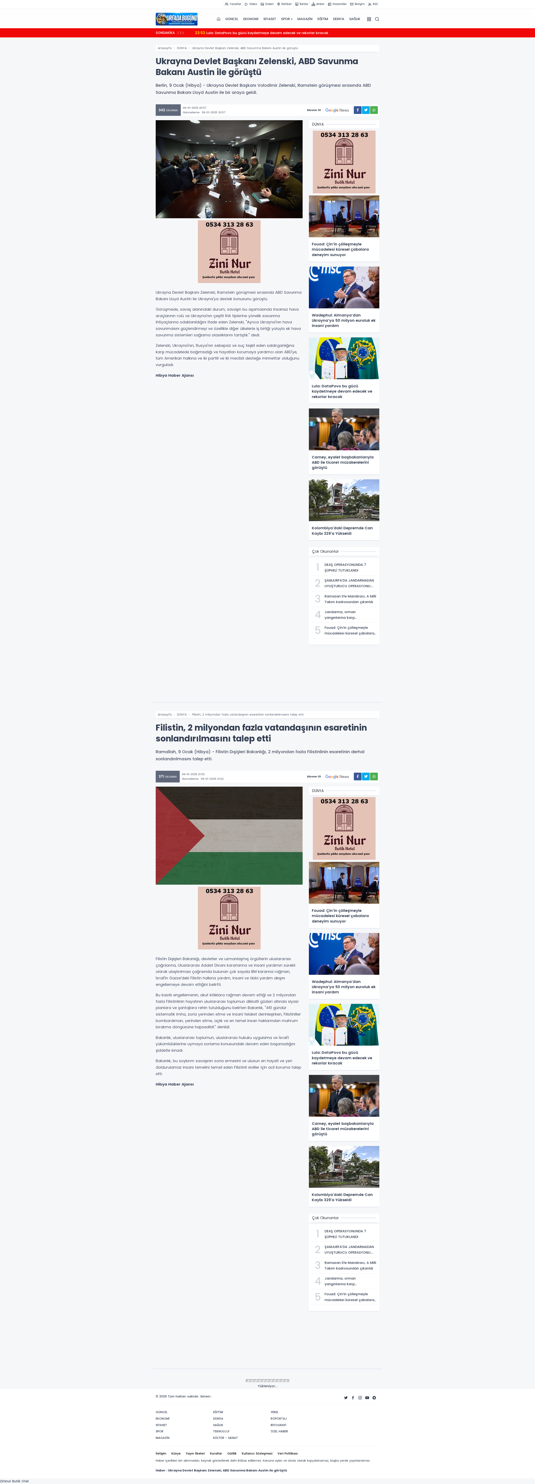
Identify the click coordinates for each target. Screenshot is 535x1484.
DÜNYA (338, 19)
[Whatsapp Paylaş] (374, 110)
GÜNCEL (231, 19)
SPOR (285, 19)
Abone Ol (314, 110)
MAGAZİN (304, 19)
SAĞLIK (354, 19)
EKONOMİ (250, 19)
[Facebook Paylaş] (358, 110)
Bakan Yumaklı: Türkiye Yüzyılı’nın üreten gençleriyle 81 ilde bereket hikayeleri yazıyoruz (274, 32)
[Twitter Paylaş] (366, 110)
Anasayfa (165, 48)
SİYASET (269, 19)
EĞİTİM (322, 19)
